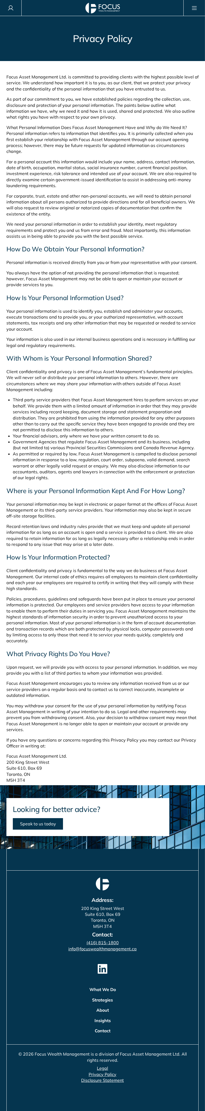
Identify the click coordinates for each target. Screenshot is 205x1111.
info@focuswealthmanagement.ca (102, 948)
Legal (102, 1068)
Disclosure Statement (102, 1080)
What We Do (102, 989)
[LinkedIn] (102, 969)
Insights (102, 1020)
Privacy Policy (102, 1074)
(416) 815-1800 (102, 942)
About (102, 1010)
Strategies (102, 1000)
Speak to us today (38, 823)
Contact (103, 1030)
